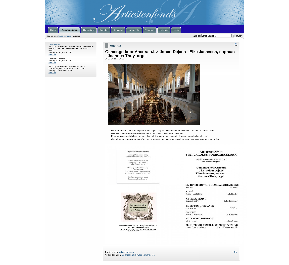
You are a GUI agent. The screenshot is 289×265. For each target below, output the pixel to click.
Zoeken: (197, 36)
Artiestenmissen (64, 36)
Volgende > (55, 44)
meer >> (52, 54)
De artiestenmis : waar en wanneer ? (138, 255)
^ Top (234, 252)
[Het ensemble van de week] (144, 12)
